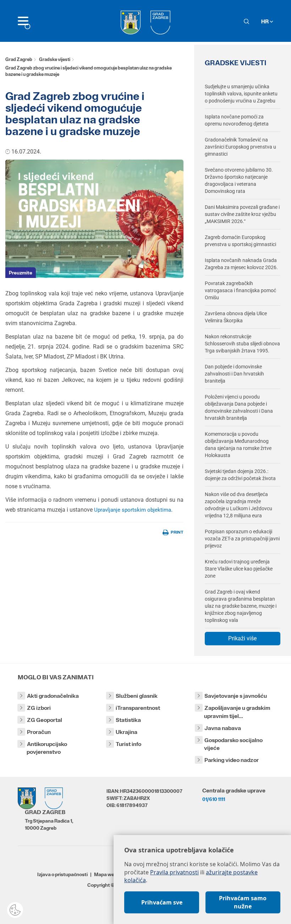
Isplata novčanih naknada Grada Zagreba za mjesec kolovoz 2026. (241, 263)
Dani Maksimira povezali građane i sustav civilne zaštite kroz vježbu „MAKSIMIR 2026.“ (242, 214)
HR (265, 21)
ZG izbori (39, 708)
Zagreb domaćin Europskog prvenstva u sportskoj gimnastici (240, 240)
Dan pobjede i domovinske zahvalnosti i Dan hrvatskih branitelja (234, 374)
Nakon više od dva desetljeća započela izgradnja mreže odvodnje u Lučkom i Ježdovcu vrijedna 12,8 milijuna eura (238, 504)
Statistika (128, 720)
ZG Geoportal (44, 720)
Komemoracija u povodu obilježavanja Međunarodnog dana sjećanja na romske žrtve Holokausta (238, 444)
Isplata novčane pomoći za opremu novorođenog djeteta (237, 120)
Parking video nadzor (231, 760)
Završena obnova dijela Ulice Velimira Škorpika (236, 317)
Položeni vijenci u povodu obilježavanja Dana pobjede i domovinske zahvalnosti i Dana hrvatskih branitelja (239, 407)
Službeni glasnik (137, 696)
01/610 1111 (213, 799)
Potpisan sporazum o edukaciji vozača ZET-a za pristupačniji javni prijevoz (242, 539)
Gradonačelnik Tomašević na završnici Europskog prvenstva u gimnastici (240, 147)
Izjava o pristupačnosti (62, 874)
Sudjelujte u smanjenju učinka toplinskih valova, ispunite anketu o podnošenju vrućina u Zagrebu (241, 94)
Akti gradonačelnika (53, 696)
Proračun (39, 732)
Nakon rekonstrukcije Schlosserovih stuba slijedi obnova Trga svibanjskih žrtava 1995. (242, 344)
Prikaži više (242, 638)
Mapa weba (107, 874)
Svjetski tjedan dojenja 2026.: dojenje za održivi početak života (240, 474)
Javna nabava (222, 728)
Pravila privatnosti (174, 872)
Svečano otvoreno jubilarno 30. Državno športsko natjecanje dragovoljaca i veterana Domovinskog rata (239, 180)
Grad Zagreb (18, 59)
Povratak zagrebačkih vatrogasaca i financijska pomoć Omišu (240, 290)
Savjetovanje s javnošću (235, 696)
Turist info (128, 744)
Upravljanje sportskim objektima (132, 510)
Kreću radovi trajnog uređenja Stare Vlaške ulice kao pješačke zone (239, 569)
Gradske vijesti (54, 59)
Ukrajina (126, 732)
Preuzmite (20, 272)
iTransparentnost (138, 708)
